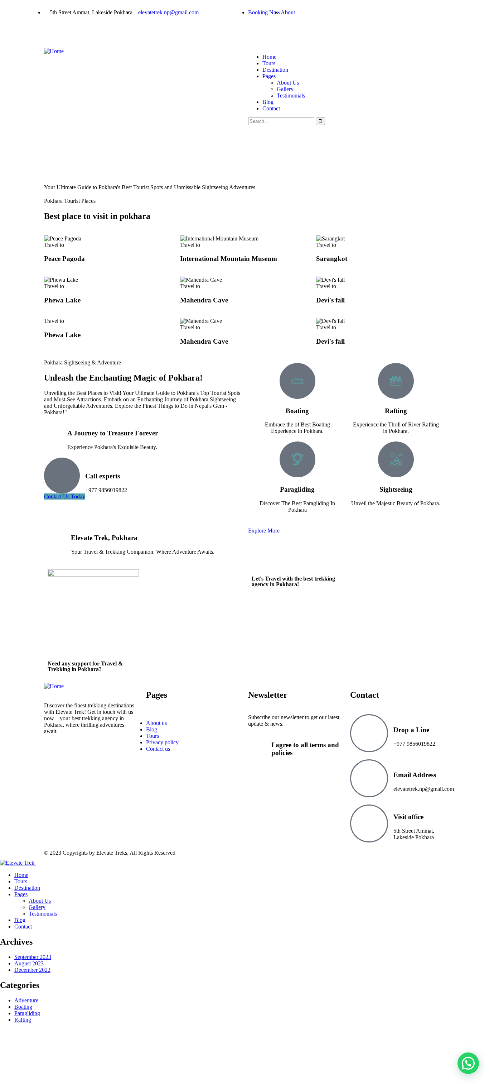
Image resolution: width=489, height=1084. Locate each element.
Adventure (26, 1000)
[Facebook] (257, 30)
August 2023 (29, 963)
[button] (468, 1063)
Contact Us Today (64, 496)
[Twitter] (276, 30)
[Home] (54, 51)
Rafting (22, 1020)
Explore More (264, 530)
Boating (23, 1007)
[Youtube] (334, 30)
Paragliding (27, 1013)
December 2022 (32, 970)
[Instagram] (296, 30)
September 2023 (32, 957)
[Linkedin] (315, 30)
